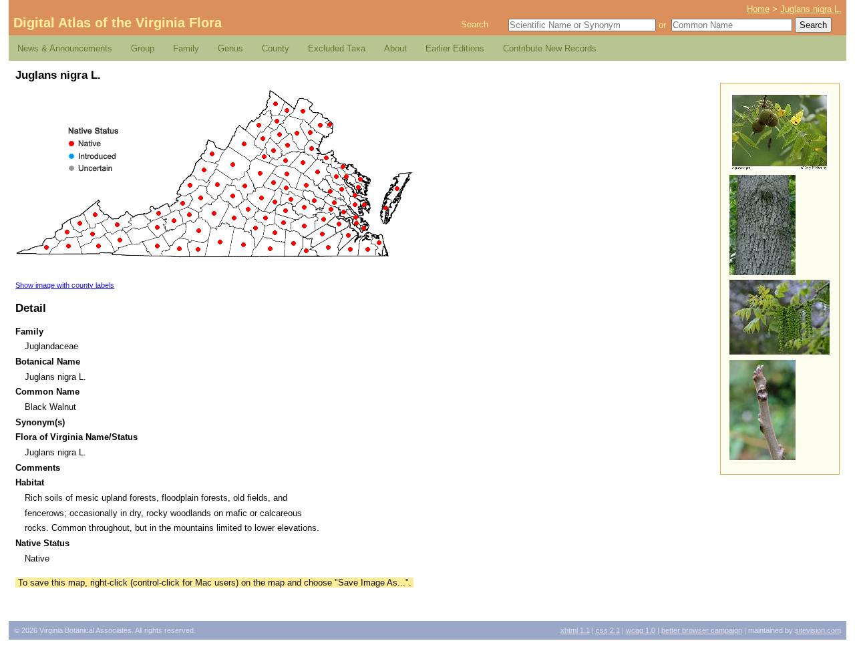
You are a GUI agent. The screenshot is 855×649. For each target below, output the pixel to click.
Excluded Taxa (336, 48)
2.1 (608, 630)
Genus (230, 48)
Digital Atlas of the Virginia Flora (117, 22)
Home (758, 9)
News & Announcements (64, 48)
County (275, 48)
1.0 (640, 630)
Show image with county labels (64, 285)
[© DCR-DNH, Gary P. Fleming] (762, 272)
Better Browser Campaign (701, 630)
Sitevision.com (818, 630)
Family (186, 48)
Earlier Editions (454, 48)
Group (142, 48)
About (395, 48)
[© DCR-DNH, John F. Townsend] (762, 457)
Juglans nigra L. (811, 9)
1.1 (575, 630)
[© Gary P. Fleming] (779, 167)
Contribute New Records (549, 48)
